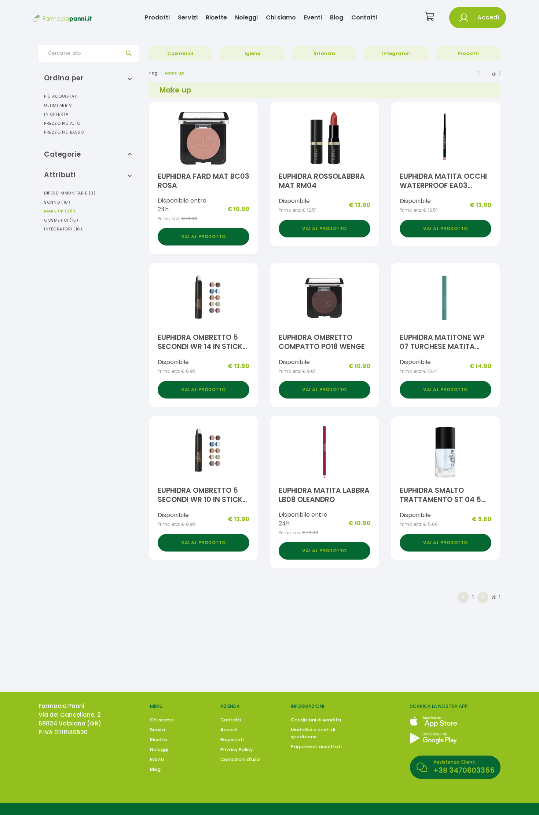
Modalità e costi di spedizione (313, 733)
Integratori (396, 53)
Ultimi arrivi (58, 105)
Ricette (216, 17)
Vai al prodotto (203, 236)
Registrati (232, 739)
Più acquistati (61, 96)
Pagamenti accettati (316, 746)
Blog (336, 17)
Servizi (188, 17)
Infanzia (324, 53)
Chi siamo (281, 17)
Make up (59, 211)
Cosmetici (180, 53)
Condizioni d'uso (240, 759)
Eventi (313, 17)
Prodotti (157, 17)
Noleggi (246, 17)
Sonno (57, 202)
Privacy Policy (236, 749)
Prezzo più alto (62, 123)
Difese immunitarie (69, 193)
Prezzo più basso (64, 132)
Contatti (364, 17)
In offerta (56, 114)
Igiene (252, 53)
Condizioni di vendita (316, 720)
